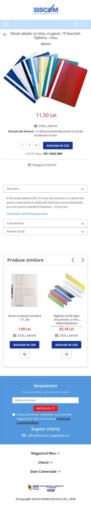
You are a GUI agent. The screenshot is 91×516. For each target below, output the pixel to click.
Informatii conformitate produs (27, 214)
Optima (46, 44)
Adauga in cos (58, 146)
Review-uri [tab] (16, 231)
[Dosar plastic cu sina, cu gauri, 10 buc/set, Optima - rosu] (45, 79)
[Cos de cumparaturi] (75, 24)
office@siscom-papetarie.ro (48, 435)
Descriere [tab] (13, 189)
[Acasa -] (45, 9)
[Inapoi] (3, 35)
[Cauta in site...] (86, 24)
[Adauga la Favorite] (25, 354)
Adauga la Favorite (44, 165)
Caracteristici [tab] (15, 223)
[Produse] (6, 25)
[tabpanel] (45, 79)
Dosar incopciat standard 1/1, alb (24, 317)
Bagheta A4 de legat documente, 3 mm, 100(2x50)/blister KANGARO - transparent (66, 320)
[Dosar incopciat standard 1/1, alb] (24, 290)
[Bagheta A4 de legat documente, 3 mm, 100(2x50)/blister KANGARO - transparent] (66, 290)
